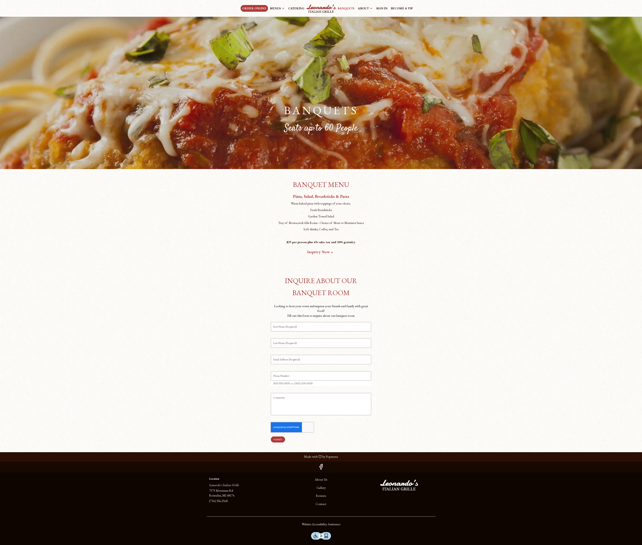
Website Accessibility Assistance (321, 524)
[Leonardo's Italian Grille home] (321, 8)
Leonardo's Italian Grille (398, 484)
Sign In (382, 8)
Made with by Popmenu (170, 456)
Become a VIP (402, 8)
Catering (296, 8)
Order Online (254, 8)
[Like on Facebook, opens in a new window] (321, 467)
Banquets (346, 8)
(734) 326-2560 (218, 501)
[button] (277, 8)
